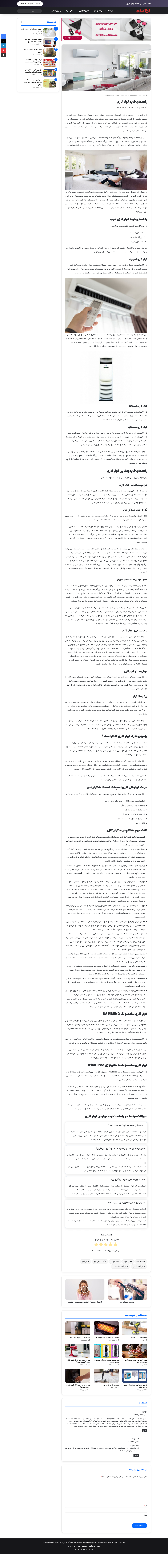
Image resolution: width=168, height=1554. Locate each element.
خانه (144, 95)
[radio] (115, 1245)
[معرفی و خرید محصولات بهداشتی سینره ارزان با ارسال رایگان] (49, 83)
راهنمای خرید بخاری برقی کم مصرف (107, 1337)
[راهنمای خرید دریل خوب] (134, 1328)
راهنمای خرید (97, 11)
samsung (140, 1261)
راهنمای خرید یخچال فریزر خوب (79, 1337)
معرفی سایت (70, 11)
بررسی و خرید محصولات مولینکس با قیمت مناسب (33, 60)
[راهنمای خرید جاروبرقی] (106, 1376)
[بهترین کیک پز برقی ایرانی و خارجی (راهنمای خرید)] (134, 1351)
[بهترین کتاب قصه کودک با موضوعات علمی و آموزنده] (49, 73)
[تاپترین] (143, 11)
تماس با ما (77, 1546)
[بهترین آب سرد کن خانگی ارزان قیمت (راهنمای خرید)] (77, 1376)
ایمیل (145, 1515)
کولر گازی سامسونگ (120, 1266)
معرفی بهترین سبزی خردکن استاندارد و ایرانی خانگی (107, 1361)
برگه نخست (109, 11)
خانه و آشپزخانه (136, 95)
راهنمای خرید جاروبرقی (111, 1385)
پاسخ (144, 1431)
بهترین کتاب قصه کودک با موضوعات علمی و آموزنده (33, 71)
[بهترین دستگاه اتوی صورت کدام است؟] (49, 32)
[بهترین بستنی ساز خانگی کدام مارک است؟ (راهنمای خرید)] (77, 1351)
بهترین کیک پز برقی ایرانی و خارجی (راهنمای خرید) (136, 1361)
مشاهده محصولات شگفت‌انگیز (30, 4)
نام (145, 1505)
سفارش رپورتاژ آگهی (94, 1546)
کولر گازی (85, 1261)
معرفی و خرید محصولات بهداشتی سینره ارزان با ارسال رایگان (32, 82)
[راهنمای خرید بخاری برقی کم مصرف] (106, 1328)
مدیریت (135, 1438)
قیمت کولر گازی (99, 1261)
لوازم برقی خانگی (125, 95)
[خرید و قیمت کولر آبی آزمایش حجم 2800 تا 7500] (134, 1376)
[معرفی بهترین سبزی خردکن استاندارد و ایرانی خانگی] (106, 1351)
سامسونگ (114, 1261)
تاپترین (60, 1542)
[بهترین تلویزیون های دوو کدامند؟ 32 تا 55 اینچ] (49, 42)
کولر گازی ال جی (138, 1266)
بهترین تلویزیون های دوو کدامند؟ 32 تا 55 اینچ (33, 40)
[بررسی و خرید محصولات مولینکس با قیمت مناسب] (49, 63)
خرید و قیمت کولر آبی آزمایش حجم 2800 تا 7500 (135, 1386)
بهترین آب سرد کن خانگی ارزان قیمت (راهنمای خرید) (78, 1386)
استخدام (84, 1546)
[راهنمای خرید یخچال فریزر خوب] (77, 1328)
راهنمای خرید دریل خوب (139, 1337)
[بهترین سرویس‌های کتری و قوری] (49, 52)
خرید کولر (127, 1261)
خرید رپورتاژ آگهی (57, 11)
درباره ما (70, 1546)
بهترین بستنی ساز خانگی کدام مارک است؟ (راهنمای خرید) (78, 1361)
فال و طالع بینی (84, 11)
